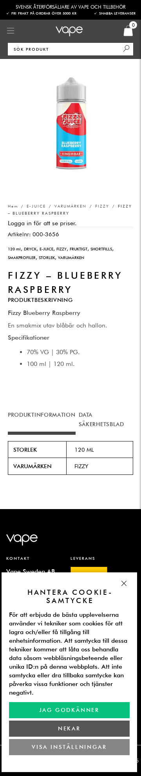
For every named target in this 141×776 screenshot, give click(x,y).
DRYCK (30, 248)
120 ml (14, 248)
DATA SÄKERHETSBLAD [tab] (101, 419)
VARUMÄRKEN (70, 206)
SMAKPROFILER (22, 257)
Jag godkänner (69, 710)
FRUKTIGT (78, 248)
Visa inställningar (69, 747)
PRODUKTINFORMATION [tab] (42, 415)
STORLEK (47, 257)
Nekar (69, 728)
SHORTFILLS (101, 248)
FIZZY (102, 206)
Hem (13, 206)
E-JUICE (36, 206)
